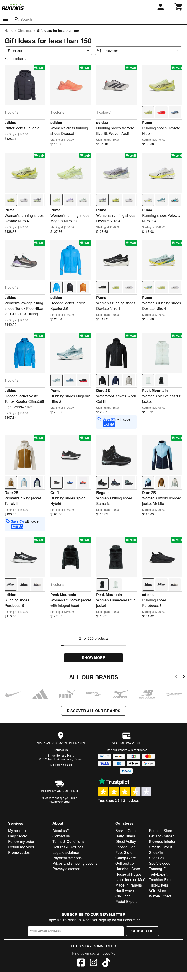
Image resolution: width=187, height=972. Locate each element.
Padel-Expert (126, 901)
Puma (147, 122)
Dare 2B (103, 390)
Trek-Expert (158, 874)
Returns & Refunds (67, 846)
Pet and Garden (161, 836)
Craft (54, 492)
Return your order (59, 801)
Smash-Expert (160, 846)
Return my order (21, 846)
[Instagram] (93, 963)
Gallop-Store (125, 857)
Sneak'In (156, 852)
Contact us (61, 750)
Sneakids (156, 857)
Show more (93, 657)
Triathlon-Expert (162, 879)
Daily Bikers (125, 836)
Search (26, 19)
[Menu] (5, 19)
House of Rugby (128, 874)
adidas (10, 122)
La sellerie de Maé (130, 879)
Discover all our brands (93, 710)
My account (17, 830)
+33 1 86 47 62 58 (60, 764)
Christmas (25, 30)
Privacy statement (66, 868)
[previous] (176, 677)
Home (9, 30)
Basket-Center (127, 830)
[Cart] (178, 6)
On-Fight (122, 896)
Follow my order (21, 841)
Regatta (103, 492)
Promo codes (19, 852)
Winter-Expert (160, 896)
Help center (17, 836)
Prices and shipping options (74, 863)
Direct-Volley (125, 841)
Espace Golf (125, 846)
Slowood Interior (162, 841)
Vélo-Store (157, 890)
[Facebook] (80, 963)
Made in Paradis (128, 885)
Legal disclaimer (65, 852)
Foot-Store (123, 852)
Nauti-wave (124, 890)
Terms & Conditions (68, 841)
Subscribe (142, 931)
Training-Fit (158, 868)
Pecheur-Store (160, 830)
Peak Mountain (155, 390)
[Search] (16, 19)
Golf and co (124, 863)
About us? (60, 830)
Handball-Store (127, 868)
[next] (183, 677)
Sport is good (159, 863)
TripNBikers (158, 885)
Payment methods (67, 857)
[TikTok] (106, 963)
